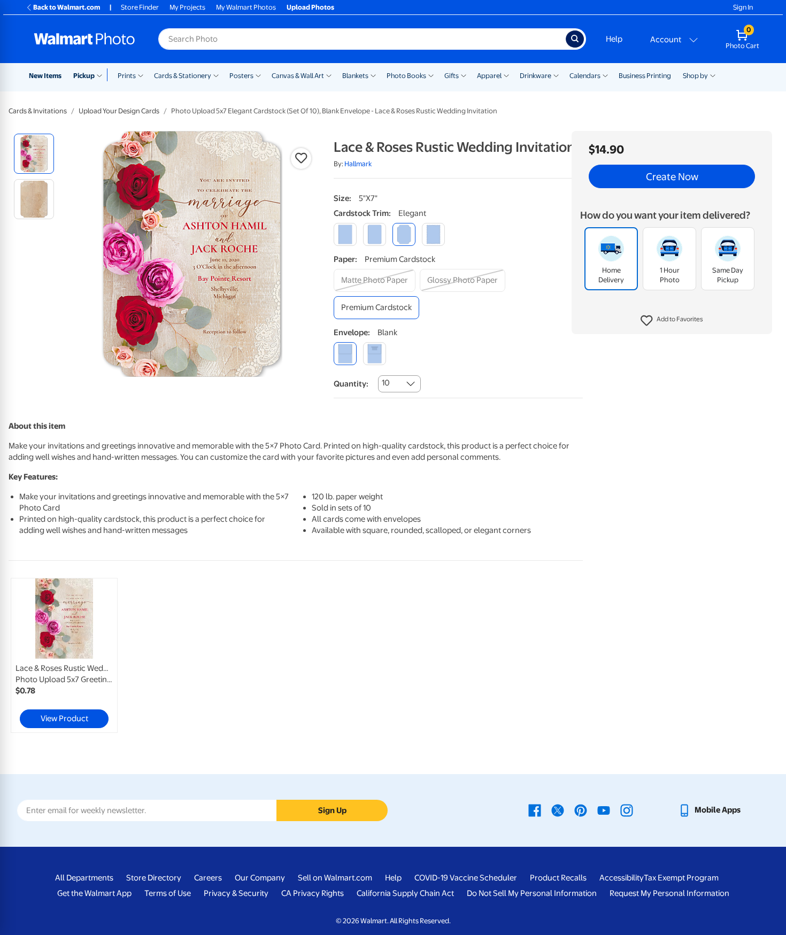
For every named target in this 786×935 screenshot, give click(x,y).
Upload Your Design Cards (119, 111)
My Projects (187, 7)
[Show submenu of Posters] (258, 74)
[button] (672, 321)
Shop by (695, 76)
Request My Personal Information (669, 893)
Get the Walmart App (94, 893)
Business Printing (645, 76)
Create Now (672, 176)
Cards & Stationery (182, 76)
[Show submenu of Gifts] (463, 74)
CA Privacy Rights (312, 893)
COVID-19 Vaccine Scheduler (465, 878)
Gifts (451, 76)
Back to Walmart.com (66, 7)
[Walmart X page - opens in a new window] (557, 810)
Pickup (84, 76)
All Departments (84, 878)
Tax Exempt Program (681, 878)
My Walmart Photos (246, 7)
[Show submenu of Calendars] (605, 74)
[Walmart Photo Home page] (84, 39)
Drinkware (535, 76)
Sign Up (332, 810)
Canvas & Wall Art (298, 76)
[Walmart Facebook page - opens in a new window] (534, 810)
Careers (208, 878)
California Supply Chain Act (405, 893)
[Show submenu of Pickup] (101, 74)
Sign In (743, 7)
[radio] (34, 154)
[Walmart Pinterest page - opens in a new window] (580, 810)
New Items (45, 76)
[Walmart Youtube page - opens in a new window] (603, 810)
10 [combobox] (386, 383)
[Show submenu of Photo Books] (431, 74)
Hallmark (358, 164)
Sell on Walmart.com (335, 878)
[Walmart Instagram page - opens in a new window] (626, 810)
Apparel (489, 76)
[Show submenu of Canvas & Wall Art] (329, 74)
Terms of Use (167, 893)
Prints (127, 76)
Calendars (584, 76)
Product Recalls (558, 878)
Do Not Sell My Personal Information (532, 893)
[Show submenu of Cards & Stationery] (216, 74)
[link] (64, 655)
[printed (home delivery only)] (374, 353)
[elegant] (403, 234)
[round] (374, 234)
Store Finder (140, 7)
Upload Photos (310, 7)
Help (614, 39)
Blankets (355, 76)
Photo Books (406, 76)
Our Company (260, 878)
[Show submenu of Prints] (140, 74)
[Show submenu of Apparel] (506, 74)
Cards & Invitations (38, 111)
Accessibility (621, 878)
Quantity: (351, 384)
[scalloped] (433, 234)
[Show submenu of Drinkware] (556, 74)
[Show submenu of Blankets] (373, 74)
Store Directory (153, 878)
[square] (345, 234)
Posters (241, 76)
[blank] (345, 353)
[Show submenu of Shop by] (713, 74)
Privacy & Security (236, 893)
